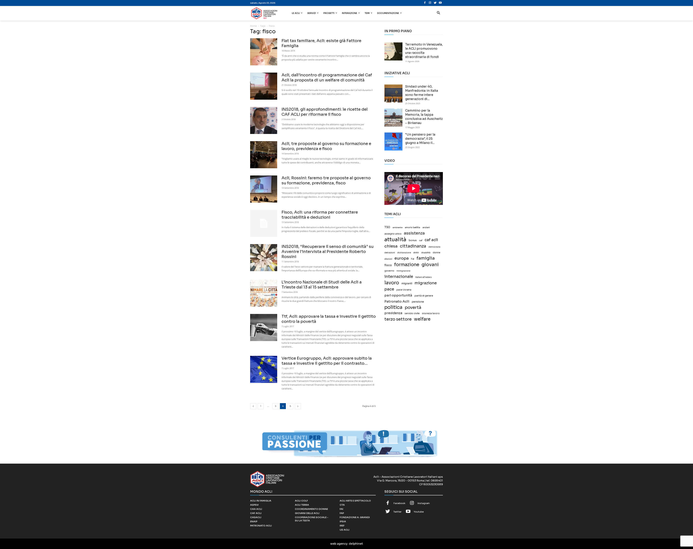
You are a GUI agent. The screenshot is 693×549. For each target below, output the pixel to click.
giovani (430, 264)
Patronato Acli (396, 301)
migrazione (426, 283)
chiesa (391, 246)
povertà (413, 307)
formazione (406, 264)
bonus (413, 240)
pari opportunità (398, 295)
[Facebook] (425, 3)
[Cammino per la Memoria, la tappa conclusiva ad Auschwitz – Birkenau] (393, 118)
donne (436, 252)
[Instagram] (430, 3)
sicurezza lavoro (431, 313)
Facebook (399, 503)
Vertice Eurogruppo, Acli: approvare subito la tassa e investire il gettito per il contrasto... (327, 361)
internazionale (398, 276)
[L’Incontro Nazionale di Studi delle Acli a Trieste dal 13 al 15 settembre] (263, 293)
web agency (338, 544)
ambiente (397, 227)
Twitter (397, 511)
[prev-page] (253, 406)
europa (402, 258)
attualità (395, 239)
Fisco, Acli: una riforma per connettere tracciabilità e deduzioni (320, 215)
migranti (406, 283)
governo (389, 270)
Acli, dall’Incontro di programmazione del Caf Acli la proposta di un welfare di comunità (327, 78)
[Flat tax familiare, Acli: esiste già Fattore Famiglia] (263, 51)
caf (420, 240)
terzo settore (398, 319)
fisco (388, 265)
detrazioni (389, 252)
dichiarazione (404, 252)
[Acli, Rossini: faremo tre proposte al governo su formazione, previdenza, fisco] (263, 189)
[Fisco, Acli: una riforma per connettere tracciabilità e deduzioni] (263, 223)
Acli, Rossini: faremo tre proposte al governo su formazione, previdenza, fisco (326, 180)
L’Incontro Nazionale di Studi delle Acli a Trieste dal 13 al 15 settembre (322, 285)
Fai (412, 258)
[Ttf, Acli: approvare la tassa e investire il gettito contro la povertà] (263, 327)
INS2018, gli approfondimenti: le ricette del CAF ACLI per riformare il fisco (325, 112)
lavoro (391, 283)
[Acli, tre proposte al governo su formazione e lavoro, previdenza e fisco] (263, 154)
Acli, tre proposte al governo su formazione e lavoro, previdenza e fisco (326, 146)
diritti (416, 252)
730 (387, 227)
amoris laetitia (412, 227)
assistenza (414, 233)
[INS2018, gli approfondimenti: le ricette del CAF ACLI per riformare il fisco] (263, 120)
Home (253, 26)
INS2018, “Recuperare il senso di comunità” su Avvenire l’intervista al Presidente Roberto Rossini (328, 251)
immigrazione (403, 271)
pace (389, 289)
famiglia (426, 258)
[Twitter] (435, 3)
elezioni (388, 259)
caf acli (431, 240)
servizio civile (412, 313)
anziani (426, 227)
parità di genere (424, 295)
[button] (438, 13)
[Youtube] (440, 3)
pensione (418, 301)
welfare (422, 319)
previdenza (393, 313)
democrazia (434, 247)
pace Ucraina (403, 289)
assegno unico (393, 233)
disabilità (425, 252)
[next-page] (298, 406)
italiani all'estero (423, 277)
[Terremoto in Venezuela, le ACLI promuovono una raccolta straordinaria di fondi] (393, 51)
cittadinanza (413, 246)
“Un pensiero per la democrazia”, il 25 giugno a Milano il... (420, 139)
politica (393, 307)
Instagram (423, 503)
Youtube (419, 511)
